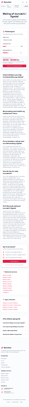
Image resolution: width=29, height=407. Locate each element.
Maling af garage (7, 283)
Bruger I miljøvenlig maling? (10, 330)
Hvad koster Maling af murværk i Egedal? (14, 323)
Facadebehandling (7, 290)
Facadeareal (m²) (7, 43)
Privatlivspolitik (4, 365)
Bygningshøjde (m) (7, 50)
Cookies (8, 402)
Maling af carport (7, 281)
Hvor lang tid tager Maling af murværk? (13, 326)
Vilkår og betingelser (5, 367)
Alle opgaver (4, 358)
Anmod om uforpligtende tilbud (14, 65)
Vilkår (21, 402)
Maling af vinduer (7, 288)
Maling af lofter (4, 375)
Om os (2, 360)
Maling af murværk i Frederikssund (12, 305)
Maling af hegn (6, 279)
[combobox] (14, 40)
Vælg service (6, 37)
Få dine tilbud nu (14, 261)
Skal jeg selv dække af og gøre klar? (12, 334)
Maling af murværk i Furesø (10, 307)
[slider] (6, 46)
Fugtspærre (6, 292)
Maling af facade (7, 275)
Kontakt (2, 362)
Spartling (3, 382)
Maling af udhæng (7, 286)
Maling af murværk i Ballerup (10, 303)
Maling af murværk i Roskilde (10, 309)
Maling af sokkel (7, 277)
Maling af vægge (5, 373)
